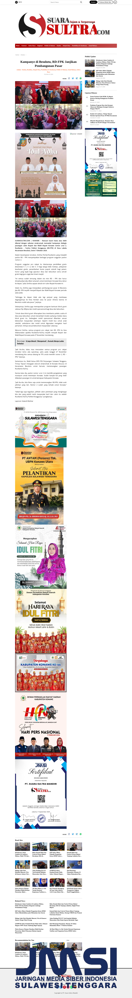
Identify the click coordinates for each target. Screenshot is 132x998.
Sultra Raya (31, 45)
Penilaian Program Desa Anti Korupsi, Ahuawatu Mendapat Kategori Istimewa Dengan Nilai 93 (102, 107)
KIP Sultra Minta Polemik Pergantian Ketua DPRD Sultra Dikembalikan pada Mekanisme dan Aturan (56, 854)
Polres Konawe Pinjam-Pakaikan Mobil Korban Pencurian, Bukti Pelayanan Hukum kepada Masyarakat (22, 890)
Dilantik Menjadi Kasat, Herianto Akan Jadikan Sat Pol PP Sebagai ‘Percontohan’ (102, 121)
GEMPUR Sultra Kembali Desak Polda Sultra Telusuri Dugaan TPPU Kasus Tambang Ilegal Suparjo (56, 872)
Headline (29, 70)
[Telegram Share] (76, 78)
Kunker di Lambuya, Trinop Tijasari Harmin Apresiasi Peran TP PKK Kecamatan (103, 114)
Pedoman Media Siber (105, 2)
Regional (40, 45)
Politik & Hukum (49, 45)
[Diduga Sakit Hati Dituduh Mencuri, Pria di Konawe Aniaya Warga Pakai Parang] (22, 864)
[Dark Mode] (115, 2)
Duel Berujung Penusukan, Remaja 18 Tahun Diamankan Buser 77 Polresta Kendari (74, 872)
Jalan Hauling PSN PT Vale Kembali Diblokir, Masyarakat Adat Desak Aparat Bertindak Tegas (39, 872)
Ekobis (59, 45)
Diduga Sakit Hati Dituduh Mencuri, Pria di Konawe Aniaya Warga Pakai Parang (22, 872)
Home (18, 45)
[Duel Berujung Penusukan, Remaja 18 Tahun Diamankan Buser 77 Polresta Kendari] (74, 864)
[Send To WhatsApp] (80, 78)
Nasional (23, 45)
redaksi (19, 70)
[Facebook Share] (69, 78)
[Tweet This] (72, 78)
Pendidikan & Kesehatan (79, 45)
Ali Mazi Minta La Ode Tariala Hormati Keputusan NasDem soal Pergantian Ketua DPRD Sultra (39, 890)
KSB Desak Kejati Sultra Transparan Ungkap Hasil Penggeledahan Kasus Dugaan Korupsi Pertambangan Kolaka (74, 890)
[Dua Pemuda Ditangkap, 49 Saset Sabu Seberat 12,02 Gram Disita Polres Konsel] (57, 882)
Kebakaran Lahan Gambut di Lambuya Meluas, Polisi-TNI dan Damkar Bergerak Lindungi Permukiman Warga (22, 854)
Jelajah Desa (66, 45)
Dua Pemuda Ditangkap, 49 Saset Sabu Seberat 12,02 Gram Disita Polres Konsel (57, 890)
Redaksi (93, 2)
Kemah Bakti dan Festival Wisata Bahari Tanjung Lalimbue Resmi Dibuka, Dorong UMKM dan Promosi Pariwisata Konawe (74, 854)
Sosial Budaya (93, 45)
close (67, 940)
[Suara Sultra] (66, 24)
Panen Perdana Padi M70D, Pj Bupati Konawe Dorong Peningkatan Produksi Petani (101, 98)
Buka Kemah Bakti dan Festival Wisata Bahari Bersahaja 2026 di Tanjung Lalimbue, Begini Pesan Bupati (39, 854)
